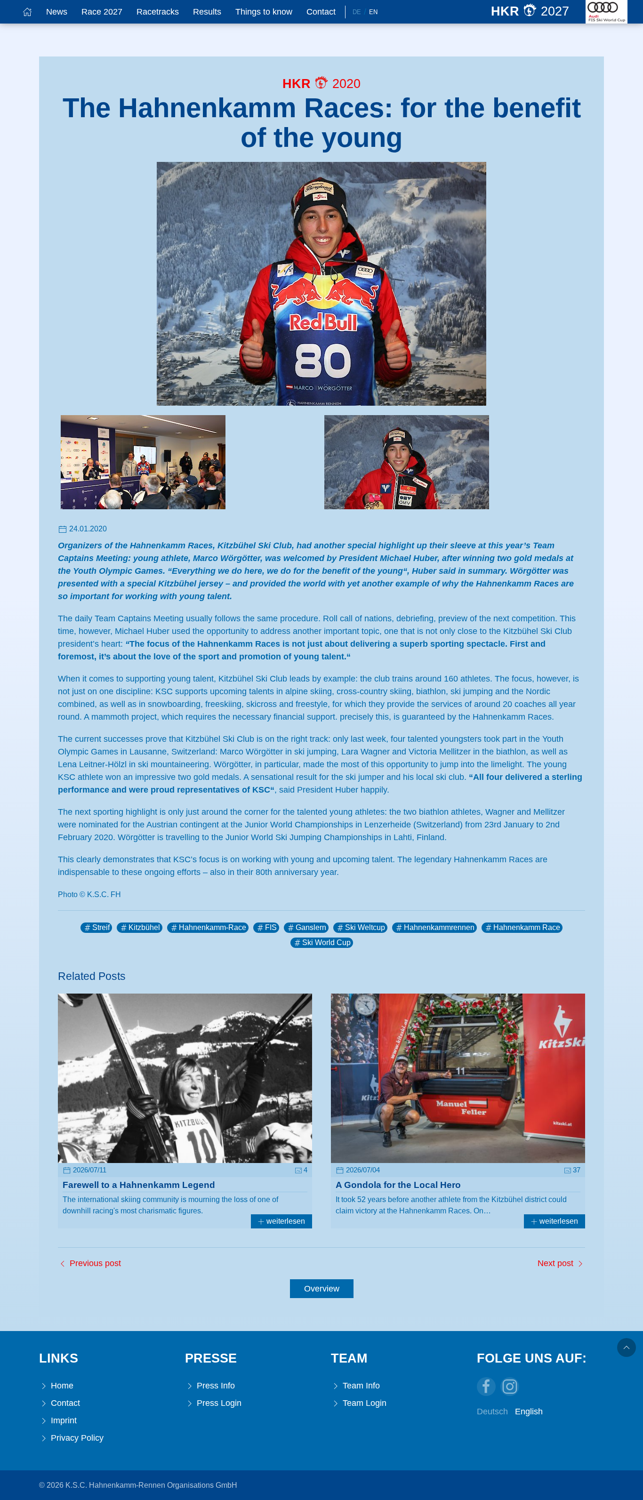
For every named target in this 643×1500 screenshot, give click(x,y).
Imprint (62, 1420)
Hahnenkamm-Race (212, 927)
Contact (321, 11)
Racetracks (158, 11)
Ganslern (311, 927)
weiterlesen (285, 1221)
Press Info (214, 1385)
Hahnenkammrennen (439, 927)
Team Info (360, 1385)
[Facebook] (486, 1386)
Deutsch (492, 1411)
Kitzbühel (144, 927)
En (373, 12)
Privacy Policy (76, 1438)
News (56, 11)
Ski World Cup (326, 943)
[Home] (27, 12)
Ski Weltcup (365, 927)
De (357, 12)
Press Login (217, 1403)
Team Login (363, 1403)
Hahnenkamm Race (526, 927)
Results (207, 11)
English (529, 1411)
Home (60, 1385)
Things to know (263, 11)
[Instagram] (509, 1386)
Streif (101, 927)
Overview (321, 1288)
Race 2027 (101, 11)
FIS (271, 927)
